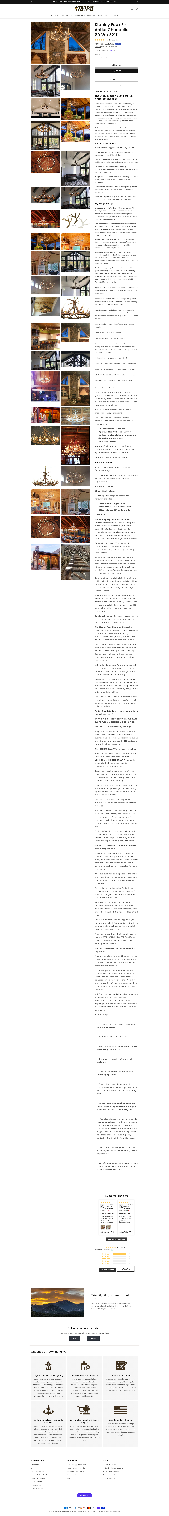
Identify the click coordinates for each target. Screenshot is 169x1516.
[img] (105, 1202)
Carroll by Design (109, 1478)
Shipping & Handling (38, 1478)
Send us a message (116, 79)
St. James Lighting (109, 1465)
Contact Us (35, 1465)
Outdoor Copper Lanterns (76, 1465)
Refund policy (82, 1511)
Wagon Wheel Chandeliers (76, 1468)
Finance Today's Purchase (40, 1475)
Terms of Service (37, 1489)
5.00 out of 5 (122, 1247)
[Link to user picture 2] (108, 1227)
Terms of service (103, 1511)
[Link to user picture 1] (102, 1227)
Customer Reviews (37, 1471)
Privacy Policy (36, 1485)
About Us (34, 1468)
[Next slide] (136, 1220)
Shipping (98, 47)
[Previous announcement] (31, 2)
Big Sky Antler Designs (111, 1471)
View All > (70, 1478)
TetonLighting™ (59, 1511)
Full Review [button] (104, 1232)
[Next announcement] (137, 2)
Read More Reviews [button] (116, 1239)
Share (118, 85)
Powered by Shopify (70, 1511)
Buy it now (116, 71)
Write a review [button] (107, 1270)
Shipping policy (115, 1511)
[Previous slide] (96, 1220)
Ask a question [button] (126, 1269)
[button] (33, 8)
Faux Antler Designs (74, 1475)
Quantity (97, 54)
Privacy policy (92, 1511)
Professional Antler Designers (113, 1468)
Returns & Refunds (37, 1482)
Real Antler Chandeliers (75, 1471)
